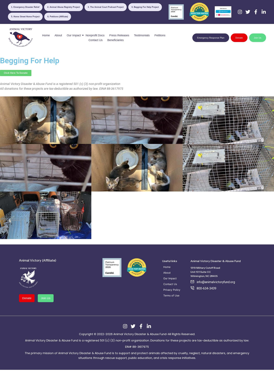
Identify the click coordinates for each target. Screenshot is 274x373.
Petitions (159, 35)
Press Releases (119, 35)
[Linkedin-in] (263, 12)
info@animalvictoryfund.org (216, 282)
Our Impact (74, 35)
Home (46, 35)
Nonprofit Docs (95, 35)
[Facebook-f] (255, 12)
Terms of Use (171, 295)
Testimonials (142, 35)
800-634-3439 (206, 288)
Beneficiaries (115, 40)
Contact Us (95, 40)
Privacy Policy (171, 289)
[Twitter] (247, 12)
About (58, 35)
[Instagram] (240, 12)
